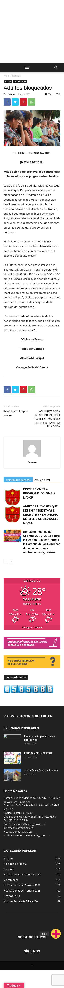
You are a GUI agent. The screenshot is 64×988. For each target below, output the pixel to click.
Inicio (6, 75)
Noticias (16, 75)
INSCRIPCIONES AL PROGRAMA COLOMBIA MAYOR (39, 493)
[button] (56, 934)
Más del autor (42, 480)
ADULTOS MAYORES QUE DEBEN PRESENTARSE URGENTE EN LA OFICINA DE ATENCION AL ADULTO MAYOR (41, 515)
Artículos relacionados (18, 480)
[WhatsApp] (31, 102)
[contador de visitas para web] (28, 692)
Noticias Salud (20, 81)
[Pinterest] (23, 102)
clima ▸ (32, 627)
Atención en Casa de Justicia (41, 770)
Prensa (11, 94)
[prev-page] (6, 561)
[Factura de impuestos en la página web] (12, 740)
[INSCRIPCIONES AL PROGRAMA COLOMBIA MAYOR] (12, 496)
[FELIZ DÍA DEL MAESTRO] (12, 758)
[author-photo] (32, 457)
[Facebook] (7, 102)
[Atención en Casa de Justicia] (12, 775)
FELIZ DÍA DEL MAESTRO (38, 753)
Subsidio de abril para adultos (16, 413)
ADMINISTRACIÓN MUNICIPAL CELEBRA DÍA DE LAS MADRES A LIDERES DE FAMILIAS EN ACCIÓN (47, 419)
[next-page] (11, 561)
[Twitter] (15, 102)
